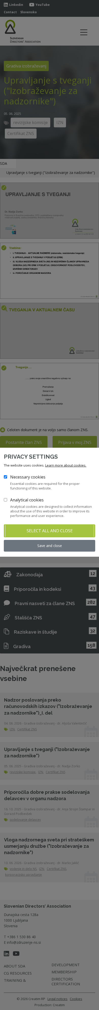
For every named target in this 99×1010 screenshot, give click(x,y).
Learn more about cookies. (65, 465)
